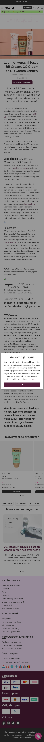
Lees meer (32, 379)
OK (22, 384)
